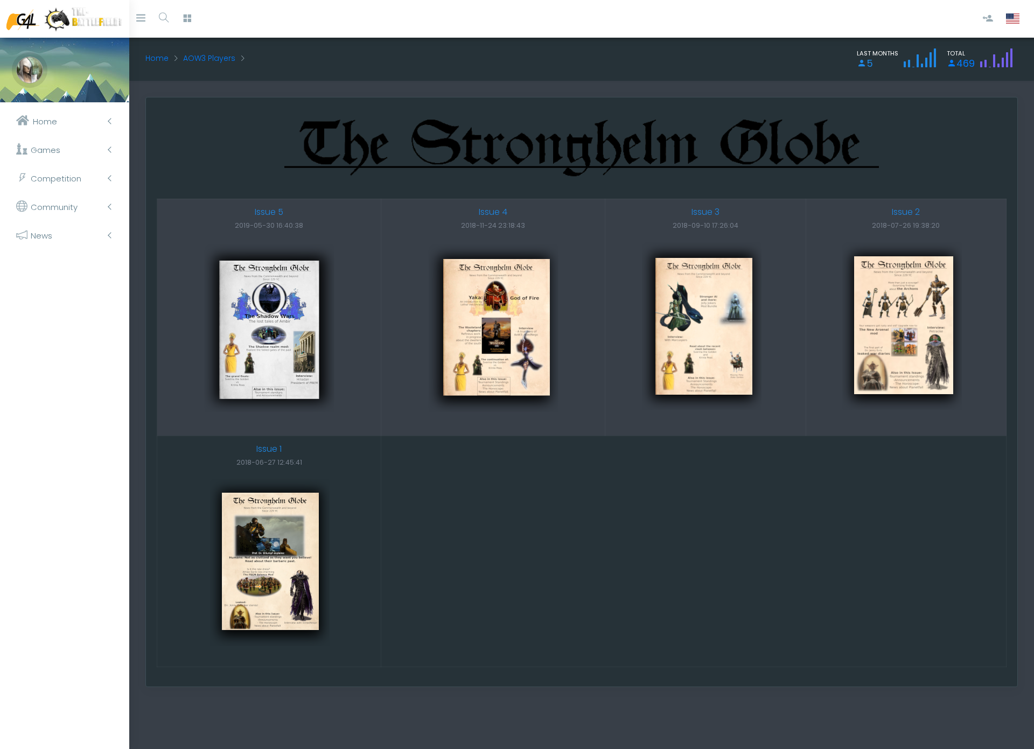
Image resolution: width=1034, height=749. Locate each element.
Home (157, 58)
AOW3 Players (209, 58)
